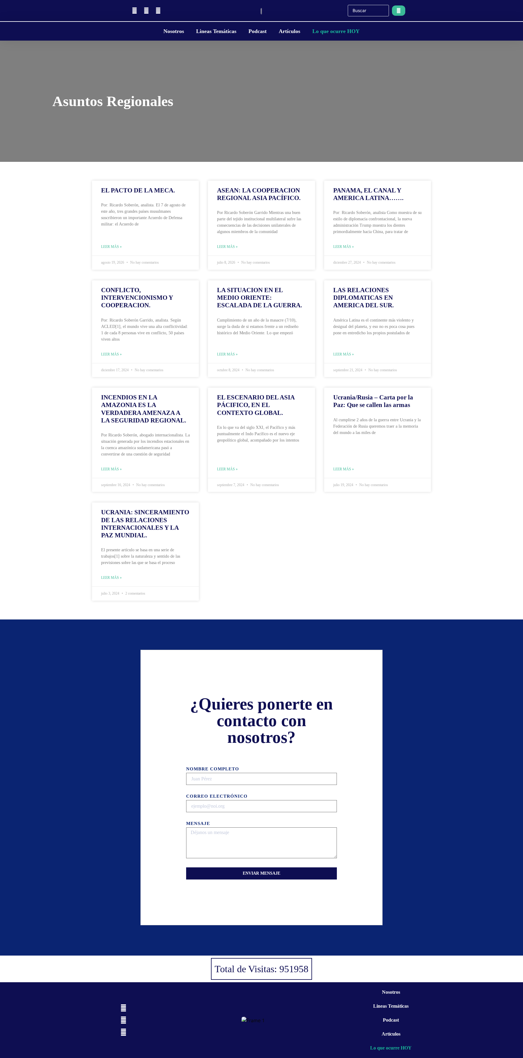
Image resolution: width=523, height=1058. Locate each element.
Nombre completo (212, 769)
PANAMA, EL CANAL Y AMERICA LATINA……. (368, 194)
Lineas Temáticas (216, 31)
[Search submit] (398, 10)
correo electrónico (217, 796)
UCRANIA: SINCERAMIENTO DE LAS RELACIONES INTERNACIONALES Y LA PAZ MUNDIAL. (145, 524)
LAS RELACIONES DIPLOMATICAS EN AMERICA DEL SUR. (363, 297)
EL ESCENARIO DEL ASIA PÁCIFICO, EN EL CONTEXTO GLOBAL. (255, 405)
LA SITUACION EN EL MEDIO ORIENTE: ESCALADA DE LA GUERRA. (259, 297)
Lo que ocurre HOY (336, 31)
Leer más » (111, 247)
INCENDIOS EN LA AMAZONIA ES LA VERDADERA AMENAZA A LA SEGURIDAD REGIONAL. (143, 409)
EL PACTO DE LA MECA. (138, 190)
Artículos (289, 31)
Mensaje (198, 823)
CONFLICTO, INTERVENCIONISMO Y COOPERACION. (137, 297)
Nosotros (173, 31)
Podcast (257, 31)
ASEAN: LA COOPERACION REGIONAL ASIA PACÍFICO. (259, 194)
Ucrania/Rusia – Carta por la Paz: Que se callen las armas (373, 401)
